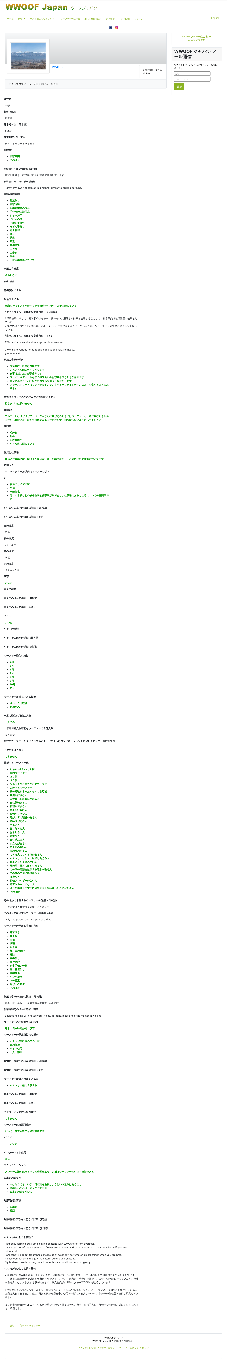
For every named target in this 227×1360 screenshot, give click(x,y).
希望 (179, 86)
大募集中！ (111, 18)
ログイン (139, 18)
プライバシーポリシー (29, 1325)
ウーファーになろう (128, 1347)
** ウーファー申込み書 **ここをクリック (196, 38)
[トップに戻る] (222, 1354)
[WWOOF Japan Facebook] (112, 27)
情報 (20, 18)
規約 (12, 1325)
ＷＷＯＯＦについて (107, 1347)
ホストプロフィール (20, 84)
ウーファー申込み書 (70, 18)
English (215, 17)
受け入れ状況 (41, 84)
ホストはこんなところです (43, 18)
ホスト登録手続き (93, 18)
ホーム (10, 18)
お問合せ (125, 18)
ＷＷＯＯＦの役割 (87, 1347)
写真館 (54, 84)
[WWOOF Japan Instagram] (116, 27)
